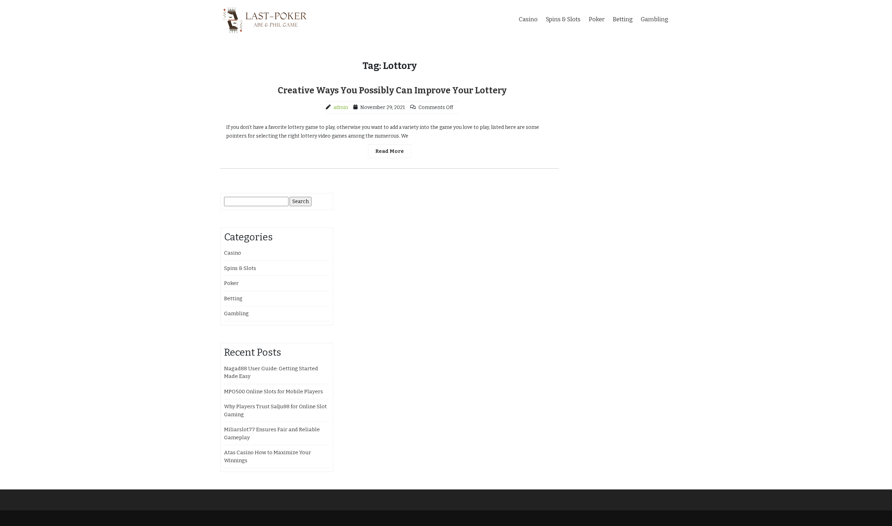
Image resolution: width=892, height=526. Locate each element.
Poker (597, 19)
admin (340, 107)
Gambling (654, 19)
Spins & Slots (563, 19)
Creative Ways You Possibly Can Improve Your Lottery (392, 90)
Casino (528, 19)
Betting (623, 19)
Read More (389, 151)
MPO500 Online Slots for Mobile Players (273, 391)
